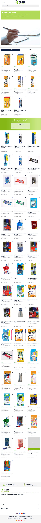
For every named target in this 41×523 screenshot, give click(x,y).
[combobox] (20, 6)
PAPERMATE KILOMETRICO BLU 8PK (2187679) (6, 408)
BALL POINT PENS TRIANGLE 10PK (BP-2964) (7, 256)
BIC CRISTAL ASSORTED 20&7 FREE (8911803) (6, 386)
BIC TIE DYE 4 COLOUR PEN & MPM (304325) (34, 430)
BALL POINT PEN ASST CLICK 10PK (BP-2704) (7, 322)
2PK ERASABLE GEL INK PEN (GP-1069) (20, 322)
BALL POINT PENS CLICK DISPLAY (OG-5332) (34, 408)
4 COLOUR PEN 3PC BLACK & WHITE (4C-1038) (19, 386)
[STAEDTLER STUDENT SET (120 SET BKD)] (34, 138)
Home (2, 9)
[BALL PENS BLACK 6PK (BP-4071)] (34, 160)
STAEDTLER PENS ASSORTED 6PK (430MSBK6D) (20, 111)
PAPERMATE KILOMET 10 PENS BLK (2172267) (20, 408)
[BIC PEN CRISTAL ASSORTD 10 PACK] (34, 291)
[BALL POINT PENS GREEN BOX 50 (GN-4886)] (34, 443)
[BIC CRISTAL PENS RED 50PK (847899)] (7, 102)
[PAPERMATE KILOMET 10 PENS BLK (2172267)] (20, 399)
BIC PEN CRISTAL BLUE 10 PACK (20, 343)
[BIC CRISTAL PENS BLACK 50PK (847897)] (7, 59)
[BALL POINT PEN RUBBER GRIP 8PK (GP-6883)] (7, 225)
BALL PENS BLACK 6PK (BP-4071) (34, 168)
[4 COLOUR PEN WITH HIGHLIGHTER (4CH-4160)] (34, 269)
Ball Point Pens (6, 9)
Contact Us (31, 518)
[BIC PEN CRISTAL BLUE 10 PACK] (20, 335)
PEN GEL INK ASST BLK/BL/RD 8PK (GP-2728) (34, 256)
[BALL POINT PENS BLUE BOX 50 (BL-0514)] (7, 181)
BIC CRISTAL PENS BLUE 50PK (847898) (19, 68)
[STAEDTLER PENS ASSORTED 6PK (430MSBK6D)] (20, 102)
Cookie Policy (10, 518)
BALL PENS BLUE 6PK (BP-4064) (7, 211)
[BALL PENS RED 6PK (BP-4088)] (20, 181)
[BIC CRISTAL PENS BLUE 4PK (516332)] (34, 81)
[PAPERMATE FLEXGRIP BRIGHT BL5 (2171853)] (7, 335)
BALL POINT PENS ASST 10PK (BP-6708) (7, 300)
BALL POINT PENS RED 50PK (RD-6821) (20, 452)
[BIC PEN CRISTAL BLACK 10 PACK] (34, 335)
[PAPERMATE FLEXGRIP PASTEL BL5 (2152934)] (34, 355)
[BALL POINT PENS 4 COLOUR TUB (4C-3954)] (20, 247)
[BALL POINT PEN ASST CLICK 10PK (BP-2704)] (7, 313)
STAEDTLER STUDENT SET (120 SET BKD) (34, 147)
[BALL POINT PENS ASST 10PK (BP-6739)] (34, 313)
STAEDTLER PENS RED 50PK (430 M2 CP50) (7, 278)
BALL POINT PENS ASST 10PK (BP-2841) (7, 474)
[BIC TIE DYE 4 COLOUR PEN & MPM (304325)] (34, 421)
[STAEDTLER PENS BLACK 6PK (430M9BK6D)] (20, 138)
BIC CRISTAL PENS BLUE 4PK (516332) (33, 90)
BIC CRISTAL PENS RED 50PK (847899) (6, 111)
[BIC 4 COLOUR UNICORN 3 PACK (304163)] (34, 377)
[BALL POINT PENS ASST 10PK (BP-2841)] (7, 465)
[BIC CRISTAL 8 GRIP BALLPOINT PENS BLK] (20, 355)
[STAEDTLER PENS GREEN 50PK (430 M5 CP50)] (7, 421)
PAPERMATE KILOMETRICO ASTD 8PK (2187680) (20, 300)
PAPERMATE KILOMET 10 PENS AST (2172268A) (34, 212)
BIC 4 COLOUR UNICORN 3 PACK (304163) (33, 386)
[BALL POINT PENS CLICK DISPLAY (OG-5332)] (34, 399)
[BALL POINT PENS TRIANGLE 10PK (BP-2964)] (7, 247)
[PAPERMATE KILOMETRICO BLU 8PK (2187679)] (7, 399)
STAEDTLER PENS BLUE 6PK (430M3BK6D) (19, 169)
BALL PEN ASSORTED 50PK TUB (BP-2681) (20, 430)
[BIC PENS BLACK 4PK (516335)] (7, 81)
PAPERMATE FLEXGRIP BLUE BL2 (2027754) (6, 169)
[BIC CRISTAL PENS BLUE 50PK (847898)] (20, 59)
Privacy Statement (25, 518)
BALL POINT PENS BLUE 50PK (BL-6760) (7, 452)
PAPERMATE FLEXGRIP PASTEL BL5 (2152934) (34, 364)
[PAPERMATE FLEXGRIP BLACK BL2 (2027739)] (7, 138)
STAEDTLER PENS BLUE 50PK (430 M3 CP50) (20, 234)
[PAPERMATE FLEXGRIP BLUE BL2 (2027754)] (7, 160)
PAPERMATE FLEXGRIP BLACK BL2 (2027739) (7, 147)
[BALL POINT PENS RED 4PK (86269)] (7, 355)
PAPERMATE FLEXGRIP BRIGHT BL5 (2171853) (7, 344)
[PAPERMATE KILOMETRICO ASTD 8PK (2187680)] (20, 291)
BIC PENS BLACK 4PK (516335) (6, 89)
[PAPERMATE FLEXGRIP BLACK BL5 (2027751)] (20, 269)
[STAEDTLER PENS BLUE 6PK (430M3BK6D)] (20, 160)
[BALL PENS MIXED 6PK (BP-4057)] (20, 203)
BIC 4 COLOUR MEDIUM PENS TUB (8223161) (34, 68)
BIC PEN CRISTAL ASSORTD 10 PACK (33, 300)
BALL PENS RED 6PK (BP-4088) (19, 189)
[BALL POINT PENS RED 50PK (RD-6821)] (20, 443)
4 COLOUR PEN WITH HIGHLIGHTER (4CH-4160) (32, 278)
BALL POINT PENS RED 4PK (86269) (6, 364)
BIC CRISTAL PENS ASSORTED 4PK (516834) (20, 90)
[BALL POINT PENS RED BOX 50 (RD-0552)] (34, 225)
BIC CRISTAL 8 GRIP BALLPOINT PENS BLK (20, 364)
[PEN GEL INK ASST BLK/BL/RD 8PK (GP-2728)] (34, 247)
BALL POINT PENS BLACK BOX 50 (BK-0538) (33, 190)
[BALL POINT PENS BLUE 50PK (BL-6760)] (7, 443)
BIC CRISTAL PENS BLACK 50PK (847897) (6, 68)
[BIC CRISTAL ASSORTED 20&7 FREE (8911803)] (7, 377)
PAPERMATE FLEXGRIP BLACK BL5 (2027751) (20, 278)
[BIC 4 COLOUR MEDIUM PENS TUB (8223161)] (34, 59)
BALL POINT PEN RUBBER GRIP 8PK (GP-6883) (7, 234)
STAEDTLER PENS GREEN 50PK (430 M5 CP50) (6, 430)
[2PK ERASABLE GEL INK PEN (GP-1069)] (20, 313)
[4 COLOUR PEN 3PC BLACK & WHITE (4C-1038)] (20, 377)
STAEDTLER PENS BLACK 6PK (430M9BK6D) (19, 147)
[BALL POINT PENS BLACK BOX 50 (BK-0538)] (34, 181)
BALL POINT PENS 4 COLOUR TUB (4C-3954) (20, 256)
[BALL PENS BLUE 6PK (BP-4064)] (7, 203)
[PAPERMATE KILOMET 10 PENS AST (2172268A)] (34, 203)
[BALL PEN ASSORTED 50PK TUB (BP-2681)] (20, 421)
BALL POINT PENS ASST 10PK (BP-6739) (34, 322)
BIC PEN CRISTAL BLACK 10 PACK (33, 343)
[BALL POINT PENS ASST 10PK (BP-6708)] (7, 291)
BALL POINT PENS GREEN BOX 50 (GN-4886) (33, 452)
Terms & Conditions (17, 518)
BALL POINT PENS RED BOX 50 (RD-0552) (33, 234)
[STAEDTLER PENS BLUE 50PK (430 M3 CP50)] (20, 225)
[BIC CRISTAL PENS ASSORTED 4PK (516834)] (20, 81)
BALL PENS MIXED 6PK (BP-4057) (20, 211)
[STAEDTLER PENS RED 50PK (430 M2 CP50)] (7, 269)
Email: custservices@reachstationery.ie (21, 127)
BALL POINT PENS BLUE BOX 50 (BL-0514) (6, 190)
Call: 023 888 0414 (21, 124)
